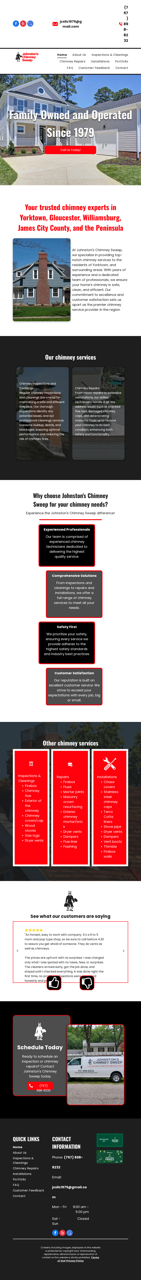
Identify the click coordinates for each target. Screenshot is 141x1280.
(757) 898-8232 (126, 24)
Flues (67, 787)
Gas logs (32, 835)
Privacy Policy (75, 1260)
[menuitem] (59, 55)
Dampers (70, 836)
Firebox (31, 785)
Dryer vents (34, 840)
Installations (107, 777)
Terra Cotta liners (108, 816)
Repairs (63, 777)
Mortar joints (73, 792)
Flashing (70, 846)
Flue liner (70, 841)
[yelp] (23, 24)
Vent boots (113, 841)
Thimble (110, 846)
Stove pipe (112, 826)
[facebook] (16, 24)
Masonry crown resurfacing (72, 801)
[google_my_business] (30, 24)
